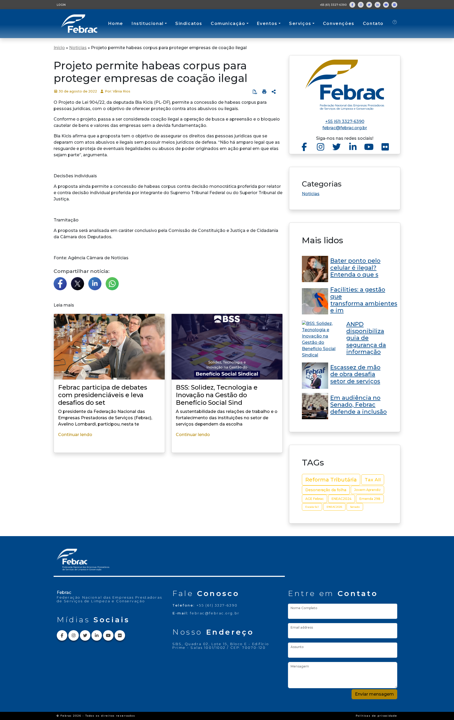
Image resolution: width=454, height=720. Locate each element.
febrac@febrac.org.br (344, 127)
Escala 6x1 (312, 507)
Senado (355, 507)
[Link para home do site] (344, 85)
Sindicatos (188, 23)
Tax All (373, 479)
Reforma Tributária (331, 479)
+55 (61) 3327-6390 (333, 5)
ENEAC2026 (334, 507)
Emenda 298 (369, 499)
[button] (273, 91)
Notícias (78, 47)
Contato (373, 23)
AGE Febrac (314, 499)
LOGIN (61, 5)
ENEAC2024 (342, 499)
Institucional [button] (148, 23)
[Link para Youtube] (386, 5)
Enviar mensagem (374, 694)
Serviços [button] (300, 23)
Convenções (338, 23)
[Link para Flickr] (394, 5)
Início (59, 47)
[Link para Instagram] (361, 5)
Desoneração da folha (325, 490)
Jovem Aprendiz (367, 490)
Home (115, 23)
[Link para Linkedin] (377, 5)
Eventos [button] (267, 23)
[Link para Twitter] (369, 5)
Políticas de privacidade (376, 715)
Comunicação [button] (228, 23)
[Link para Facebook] (352, 5)
